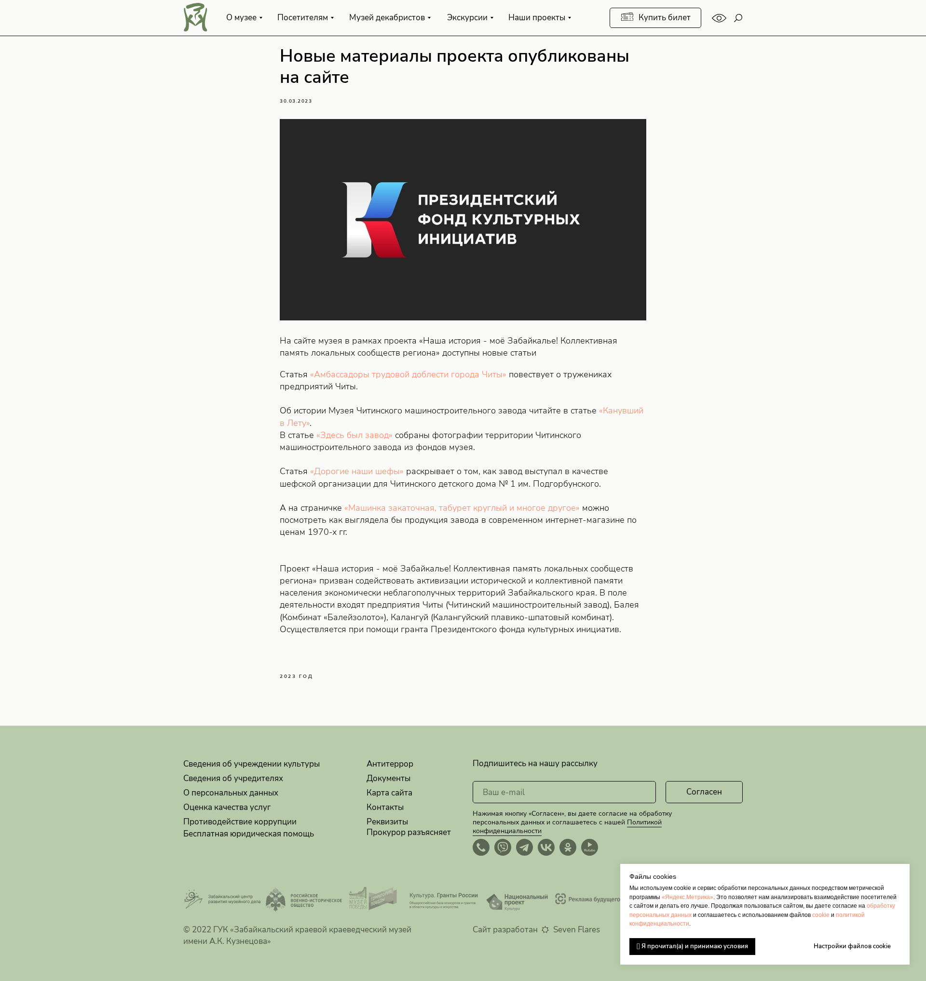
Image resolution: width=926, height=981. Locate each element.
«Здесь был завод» (354, 435)
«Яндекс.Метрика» (687, 897)
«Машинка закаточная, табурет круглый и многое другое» (461, 508)
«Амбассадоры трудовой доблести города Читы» (408, 374)
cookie (821, 915)
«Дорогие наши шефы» (357, 471)
